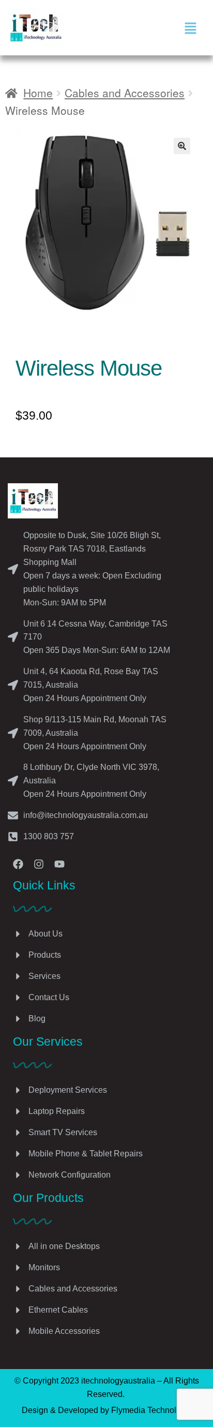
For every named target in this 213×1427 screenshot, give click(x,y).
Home (38, 92)
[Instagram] (38, 864)
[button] (190, 27)
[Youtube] (59, 864)
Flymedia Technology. (151, 1410)
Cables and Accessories (125, 92)
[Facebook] (18, 864)
